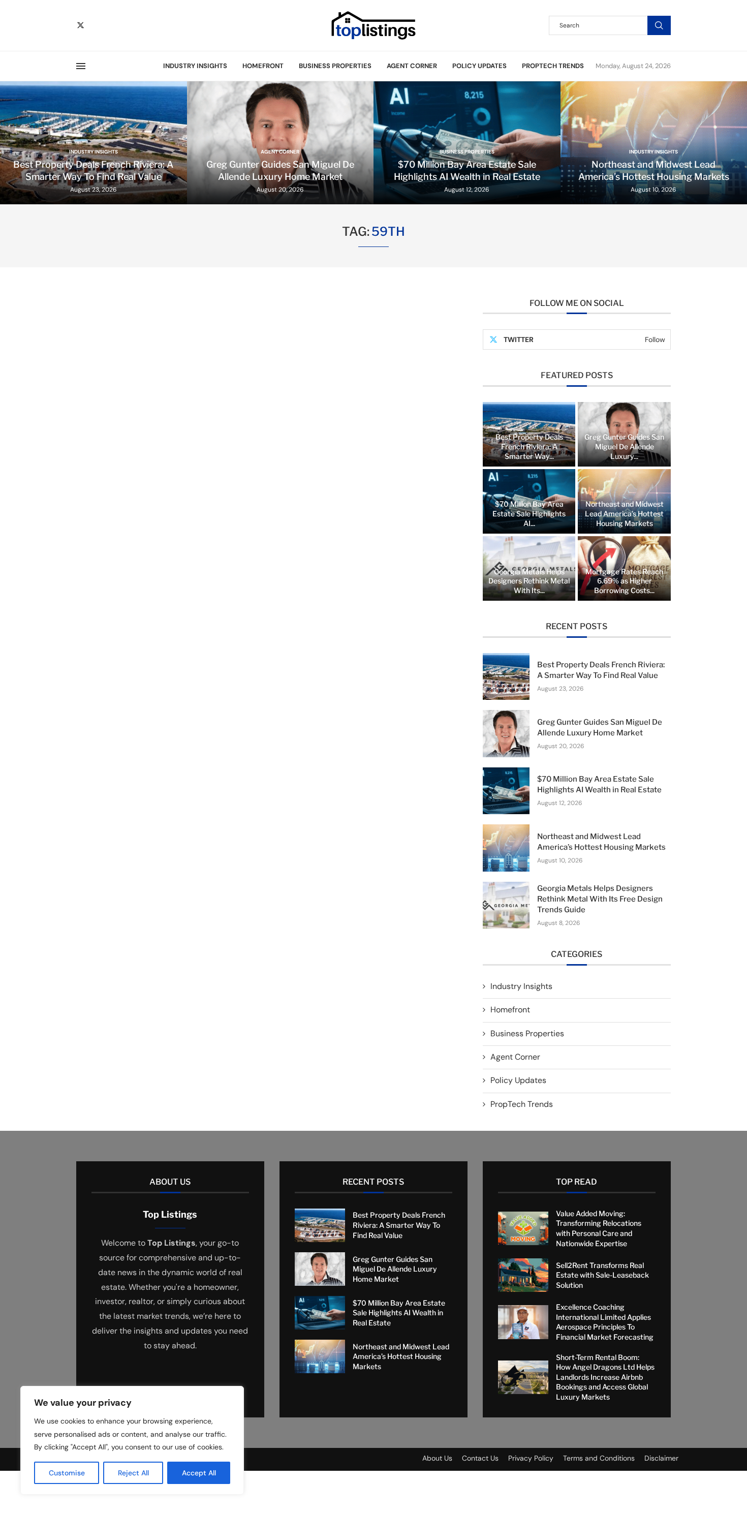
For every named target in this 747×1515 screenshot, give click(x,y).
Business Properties (335, 65)
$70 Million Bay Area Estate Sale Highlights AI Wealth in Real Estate (399, 1312)
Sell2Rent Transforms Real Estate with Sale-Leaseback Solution (602, 1275)
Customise (67, 1472)
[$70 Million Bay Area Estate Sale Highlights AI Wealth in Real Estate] (506, 790)
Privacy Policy (530, 1458)
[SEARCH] (659, 25)
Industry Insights (195, 65)
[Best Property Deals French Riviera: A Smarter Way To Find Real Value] (506, 676)
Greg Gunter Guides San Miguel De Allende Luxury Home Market (395, 1269)
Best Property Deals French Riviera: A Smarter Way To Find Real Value (399, 1225)
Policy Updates (479, 65)
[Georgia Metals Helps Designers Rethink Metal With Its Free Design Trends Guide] (506, 905)
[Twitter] (80, 25)
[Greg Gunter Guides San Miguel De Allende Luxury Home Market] (506, 733)
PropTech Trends (553, 65)
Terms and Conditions (599, 1458)
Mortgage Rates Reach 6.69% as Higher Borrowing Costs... (624, 581)
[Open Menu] (80, 66)
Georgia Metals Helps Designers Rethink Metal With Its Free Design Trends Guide (600, 899)
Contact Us (480, 1458)
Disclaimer (661, 1458)
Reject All (133, 1472)
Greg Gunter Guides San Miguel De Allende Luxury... (624, 446)
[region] (132, 1440)
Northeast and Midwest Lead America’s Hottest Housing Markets (624, 514)
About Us (437, 1458)
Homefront (263, 65)
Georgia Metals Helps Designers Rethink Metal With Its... (529, 581)
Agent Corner (412, 65)
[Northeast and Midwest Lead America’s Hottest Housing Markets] (506, 847)
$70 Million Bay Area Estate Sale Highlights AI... (529, 514)
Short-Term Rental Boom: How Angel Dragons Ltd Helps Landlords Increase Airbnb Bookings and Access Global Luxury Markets (605, 1377)
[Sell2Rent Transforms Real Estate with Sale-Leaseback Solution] (523, 1275)
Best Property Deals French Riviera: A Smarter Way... (529, 446)
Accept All (199, 1472)
